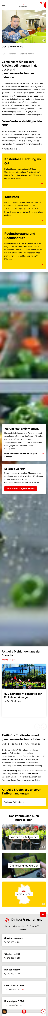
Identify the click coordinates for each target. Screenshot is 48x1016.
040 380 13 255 (13, 958)
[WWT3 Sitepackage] (42, 4)
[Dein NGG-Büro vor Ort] (24, 1011)
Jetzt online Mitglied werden (20, 488)
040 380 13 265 (13, 974)
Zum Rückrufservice (12, 989)
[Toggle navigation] (3, 5)
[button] (4, 1011)
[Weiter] (43, 726)
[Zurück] (37, 726)
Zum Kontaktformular (13, 1005)
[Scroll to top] (43, 914)
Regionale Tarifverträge (14, 802)
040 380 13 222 (13, 942)
